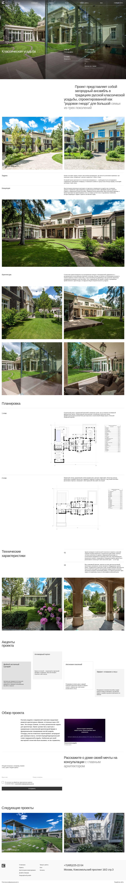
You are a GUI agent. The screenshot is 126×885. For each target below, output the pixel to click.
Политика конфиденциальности (10, 882)
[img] (32, 832)
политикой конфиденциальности (24, 784)
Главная (18, 3)
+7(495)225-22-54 (118, 3)
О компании (34, 3)
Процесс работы (84, 3)
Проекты (51, 3)
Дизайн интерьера (24, 873)
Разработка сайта (118, 882)
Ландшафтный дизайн (25, 875)
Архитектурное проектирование (27, 870)
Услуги (67, 3)
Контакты (42, 870)
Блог (101, 3)
